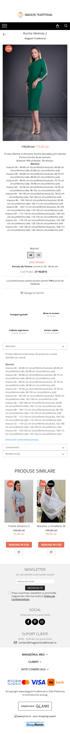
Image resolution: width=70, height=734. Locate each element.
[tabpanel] (35, 93)
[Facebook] (28, 622)
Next (64, 96)
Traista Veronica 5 (19, 526)
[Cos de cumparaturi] (57, 25)
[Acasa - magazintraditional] (35, 15)
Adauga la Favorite (33, 293)
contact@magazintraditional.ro (37, 642)
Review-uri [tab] (13, 453)
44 (30, 255)
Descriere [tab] (10, 346)
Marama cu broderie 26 (51, 526)
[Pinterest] (35, 622)
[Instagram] (42, 622)
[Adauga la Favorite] (19, 552)
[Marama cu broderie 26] (51, 501)
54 (38, 255)
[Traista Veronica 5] (18, 501)
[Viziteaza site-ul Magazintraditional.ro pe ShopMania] (35, 724)
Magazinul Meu (33, 654)
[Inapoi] (2, 34)
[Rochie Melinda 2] (35, 93)
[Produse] (5, 26)
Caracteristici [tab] (12, 447)
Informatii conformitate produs (22, 439)
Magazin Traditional (35, 38)
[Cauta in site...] (66, 25)
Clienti (33, 662)
